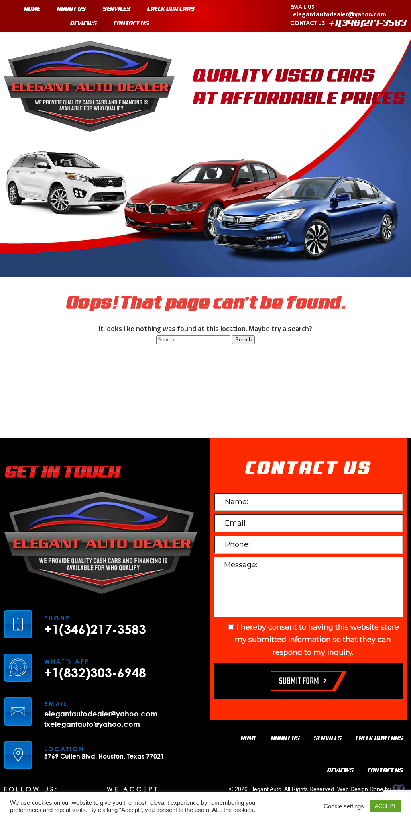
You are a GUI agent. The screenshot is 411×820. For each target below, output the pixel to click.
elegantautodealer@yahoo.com (339, 14)
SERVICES (116, 9)
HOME (32, 9)
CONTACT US (131, 23)
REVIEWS (83, 23)
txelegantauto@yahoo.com (92, 724)
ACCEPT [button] (385, 806)
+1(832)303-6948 (95, 672)
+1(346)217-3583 (368, 23)
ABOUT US (71, 9)
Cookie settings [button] (344, 806)
